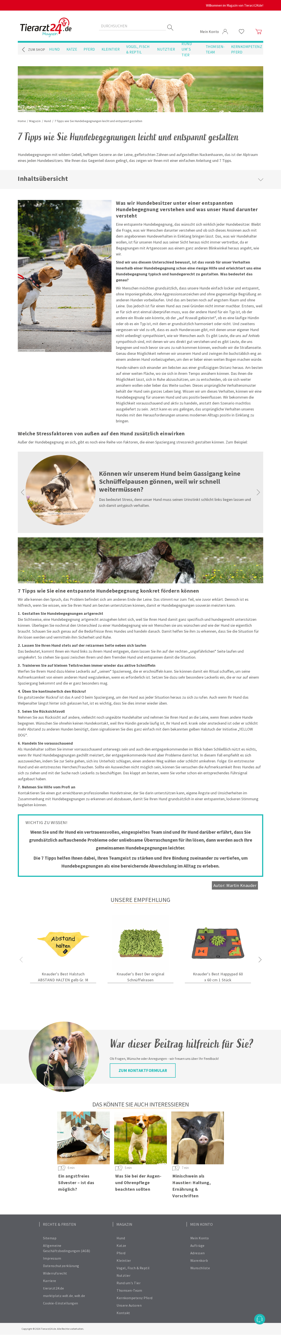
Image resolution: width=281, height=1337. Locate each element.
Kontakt (123, 1313)
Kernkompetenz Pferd (246, 49)
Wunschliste (200, 1268)
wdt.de (79, 1295)
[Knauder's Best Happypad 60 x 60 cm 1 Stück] (218, 943)
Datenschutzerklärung (61, 1266)
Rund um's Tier (187, 49)
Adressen (197, 1253)
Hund (54, 49)
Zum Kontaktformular (143, 1070)
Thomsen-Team (215, 49)
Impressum (52, 1258)
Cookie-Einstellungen (60, 1303)
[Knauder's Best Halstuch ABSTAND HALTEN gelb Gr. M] (63, 943)
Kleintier (111, 49)
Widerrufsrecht (55, 1273)
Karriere (49, 1280)
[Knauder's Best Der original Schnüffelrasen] (140, 943)
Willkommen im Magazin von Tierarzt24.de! (234, 5)
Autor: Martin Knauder (235, 885)
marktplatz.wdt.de (58, 1295)
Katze (72, 49)
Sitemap (50, 1238)
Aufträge (197, 1245)
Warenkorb (199, 1260)
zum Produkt (63, 993)
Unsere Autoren (129, 1305)
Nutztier (166, 49)
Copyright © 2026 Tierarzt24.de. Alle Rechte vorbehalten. (53, 1328)
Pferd (89, 49)
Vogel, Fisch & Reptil (138, 49)
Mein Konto (199, 1238)
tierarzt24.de (53, 1288)
